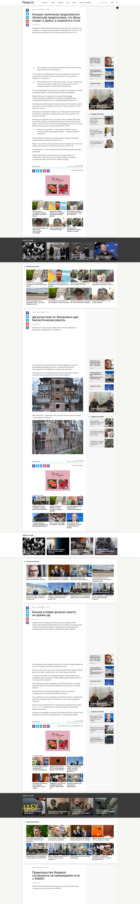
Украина (60, 2)
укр (110, 2)
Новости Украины (41, 9)
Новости (45, 2)
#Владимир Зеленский (77, 170)
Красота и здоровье (85, 2)
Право (53, 2)
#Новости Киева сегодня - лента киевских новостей (70, 725)
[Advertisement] (58, 49)
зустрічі (69, 96)
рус (112, 2)
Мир (67, 2)
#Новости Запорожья (77, 465)
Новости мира (40, 867)
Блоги (74, 2)
